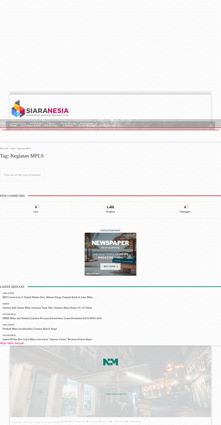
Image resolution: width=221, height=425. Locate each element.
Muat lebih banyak (12, 343)
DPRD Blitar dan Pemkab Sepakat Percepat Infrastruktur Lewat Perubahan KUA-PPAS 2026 (52, 318)
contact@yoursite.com (116, 394)
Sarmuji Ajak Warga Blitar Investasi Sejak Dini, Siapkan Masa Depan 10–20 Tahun (47, 307)
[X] (59, 402)
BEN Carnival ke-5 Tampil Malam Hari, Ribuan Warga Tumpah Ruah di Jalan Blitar (48, 297)
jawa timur (8, 293)
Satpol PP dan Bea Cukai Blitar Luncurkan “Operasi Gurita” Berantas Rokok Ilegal (47, 339)
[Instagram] (22, 402)
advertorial (9, 314)
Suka (36, 204)
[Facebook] (13, 402)
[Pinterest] (41, 402)
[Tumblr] (50, 402)
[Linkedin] (31, 402)
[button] (211, 125)
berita (6, 304)
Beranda (4, 148)
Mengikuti (110, 204)
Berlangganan (185, 204)
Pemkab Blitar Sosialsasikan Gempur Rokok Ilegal (30, 328)
